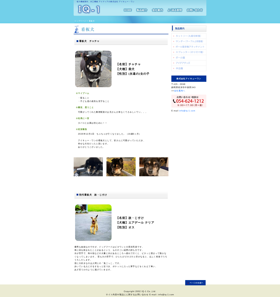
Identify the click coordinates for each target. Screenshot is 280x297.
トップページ (80, 21)
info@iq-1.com (187, 110)
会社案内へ (179, 91)
